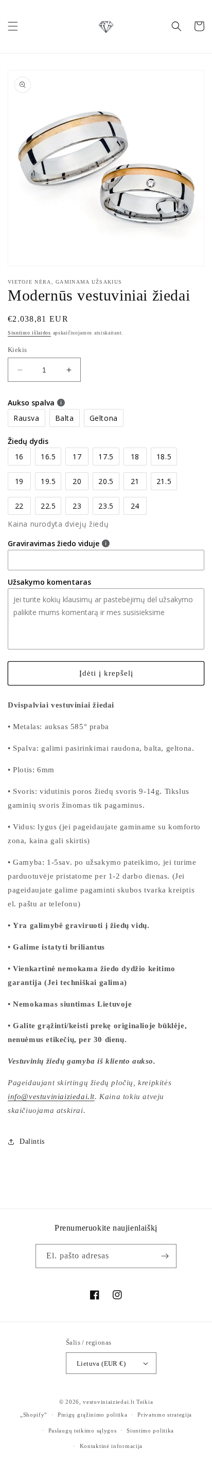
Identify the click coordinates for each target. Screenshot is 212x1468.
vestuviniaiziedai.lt (108, 1402)
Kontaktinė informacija (111, 1446)
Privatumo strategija (164, 1414)
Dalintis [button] (32, 1141)
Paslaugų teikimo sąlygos (82, 1430)
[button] (13, 26)
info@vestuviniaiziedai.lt (51, 1096)
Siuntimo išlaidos (29, 333)
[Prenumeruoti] (164, 1256)
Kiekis (17, 350)
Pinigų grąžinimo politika (93, 1414)
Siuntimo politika (150, 1430)
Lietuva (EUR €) (101, 1363)
